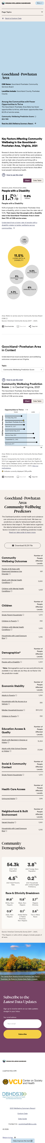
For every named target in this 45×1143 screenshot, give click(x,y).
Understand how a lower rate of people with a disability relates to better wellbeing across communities (19, 225)
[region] (22, 47)
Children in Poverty (9, 621)
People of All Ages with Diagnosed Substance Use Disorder (12, 571)
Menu (39, 3)
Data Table (37, 180)
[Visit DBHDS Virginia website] (15, 1096)
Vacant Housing (8, 822)
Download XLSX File (24, 545)
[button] (35, 116)
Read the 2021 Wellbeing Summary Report (18, 123)
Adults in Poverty (8, 695)
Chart (27, 180)
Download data (9, 326)
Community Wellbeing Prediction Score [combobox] (18, 370)
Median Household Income (12, 710)
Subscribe (22, 1034)
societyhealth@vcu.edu (27, 1124)
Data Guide (22, 1119)
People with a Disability (11, 662)
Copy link (34, 326)
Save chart (23, 326)
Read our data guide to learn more (22, 532)
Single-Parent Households (12, 615)
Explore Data (23, 1113)
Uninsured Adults (8, 799)
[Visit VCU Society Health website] (22, 1082)
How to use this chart (14, 175)
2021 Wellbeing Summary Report (22, 1108)
